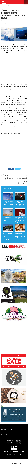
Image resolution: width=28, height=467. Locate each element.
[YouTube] (11, 442)
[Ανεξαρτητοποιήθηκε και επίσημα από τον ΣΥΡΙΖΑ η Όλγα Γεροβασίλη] (20, 212)
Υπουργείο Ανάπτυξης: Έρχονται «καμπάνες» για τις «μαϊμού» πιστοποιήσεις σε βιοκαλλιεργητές (21, 180)
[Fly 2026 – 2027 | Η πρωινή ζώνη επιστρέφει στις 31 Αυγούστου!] (20, 196)
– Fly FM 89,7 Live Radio (6, 429)
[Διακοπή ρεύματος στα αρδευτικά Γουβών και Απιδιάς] (8, 196)
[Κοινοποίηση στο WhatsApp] (20, 442)
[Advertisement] (14, 69)
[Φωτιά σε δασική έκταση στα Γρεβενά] (8, 212)
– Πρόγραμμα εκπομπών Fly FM (8, 432)
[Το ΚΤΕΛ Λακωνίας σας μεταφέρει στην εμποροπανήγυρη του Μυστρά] (8, 227)
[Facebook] (8, 442)
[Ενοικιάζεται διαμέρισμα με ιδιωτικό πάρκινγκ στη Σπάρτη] (20, 227)
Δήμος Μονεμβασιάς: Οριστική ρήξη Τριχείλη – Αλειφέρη (7, 179)
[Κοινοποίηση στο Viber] (17, 442)
